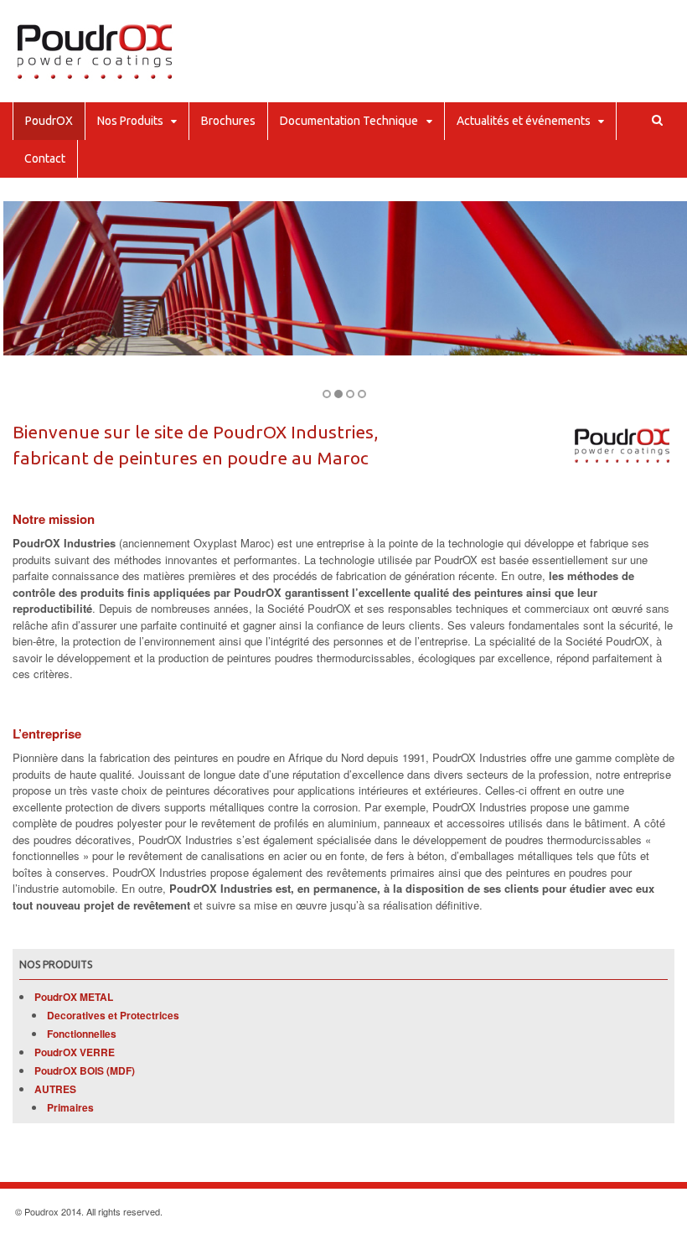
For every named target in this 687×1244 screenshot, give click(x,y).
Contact (44, 158)
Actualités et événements (524, 120)
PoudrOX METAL (73, 996)
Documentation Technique (349, 120)
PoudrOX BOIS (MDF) (84, 1070)
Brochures (228, 120)
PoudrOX (49, 120)
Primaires (70, 1107)
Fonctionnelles (81, 1033)
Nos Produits (130, 120)
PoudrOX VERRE (74, 1052)
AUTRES (55, 1088)
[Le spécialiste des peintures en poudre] (94, 75)
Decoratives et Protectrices (113, 1015)
